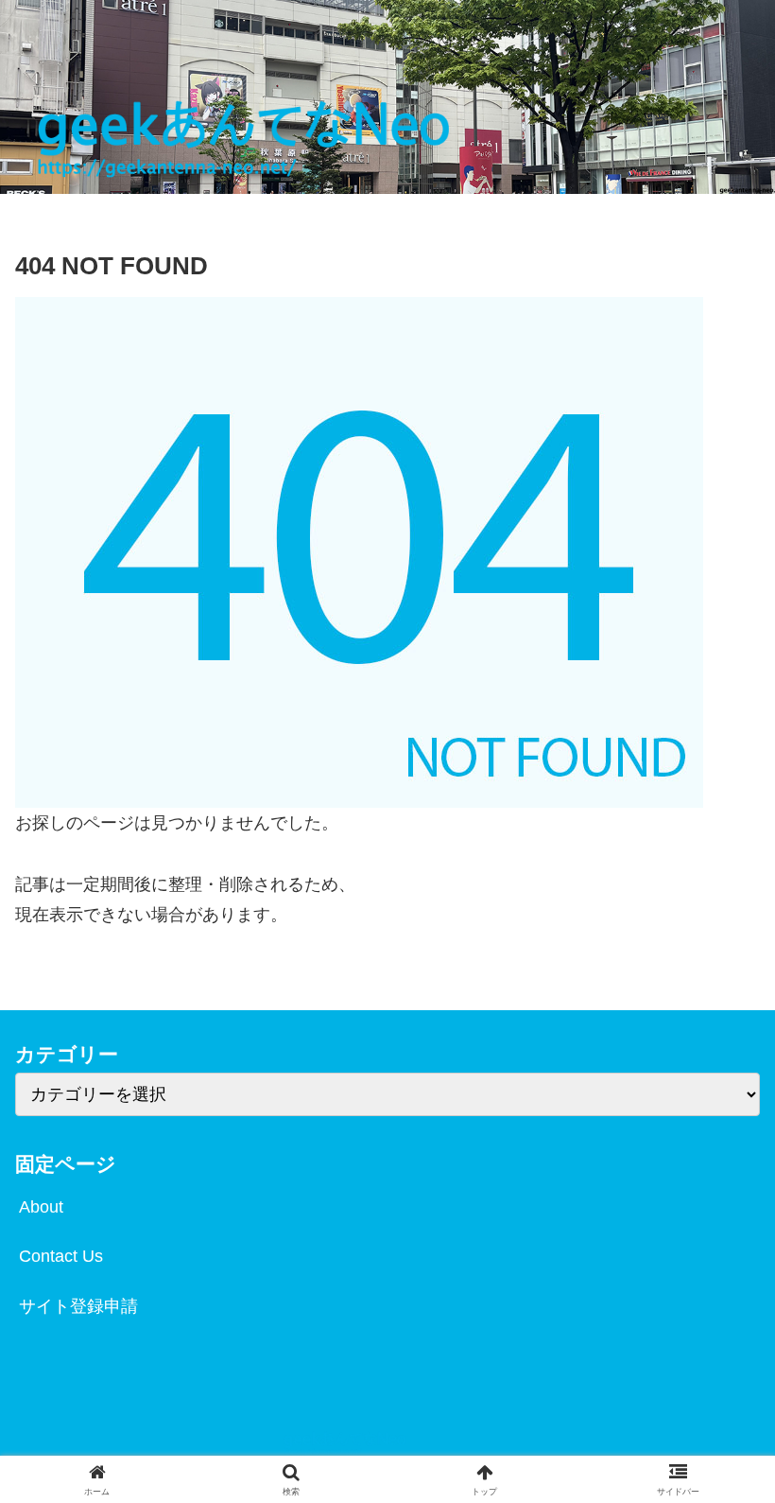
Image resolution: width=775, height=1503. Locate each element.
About (41, 1206)
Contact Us (61, 1256)
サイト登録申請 (78, 1306)
